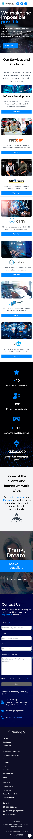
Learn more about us (16, 579)
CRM (5, 766)
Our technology (8, 797)
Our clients (7, 746)
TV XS (5, 777)
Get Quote (7, 742)
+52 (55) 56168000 (15, 717)
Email (4, 633)
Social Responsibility (10, 794)
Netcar (5, 759)
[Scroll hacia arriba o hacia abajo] (30, 836)
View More (16, 112)
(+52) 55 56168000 (12, 814)
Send (16, 684)
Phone (4, 644)
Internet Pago (8, 773)
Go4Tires (6, 762)
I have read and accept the (17, 679)
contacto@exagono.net (15, 711)
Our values (7, 790)
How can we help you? (10, 654)
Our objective (8, 787)
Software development (11, 755)
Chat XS (6, 770)
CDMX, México (11, 807)
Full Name (5, 623)
